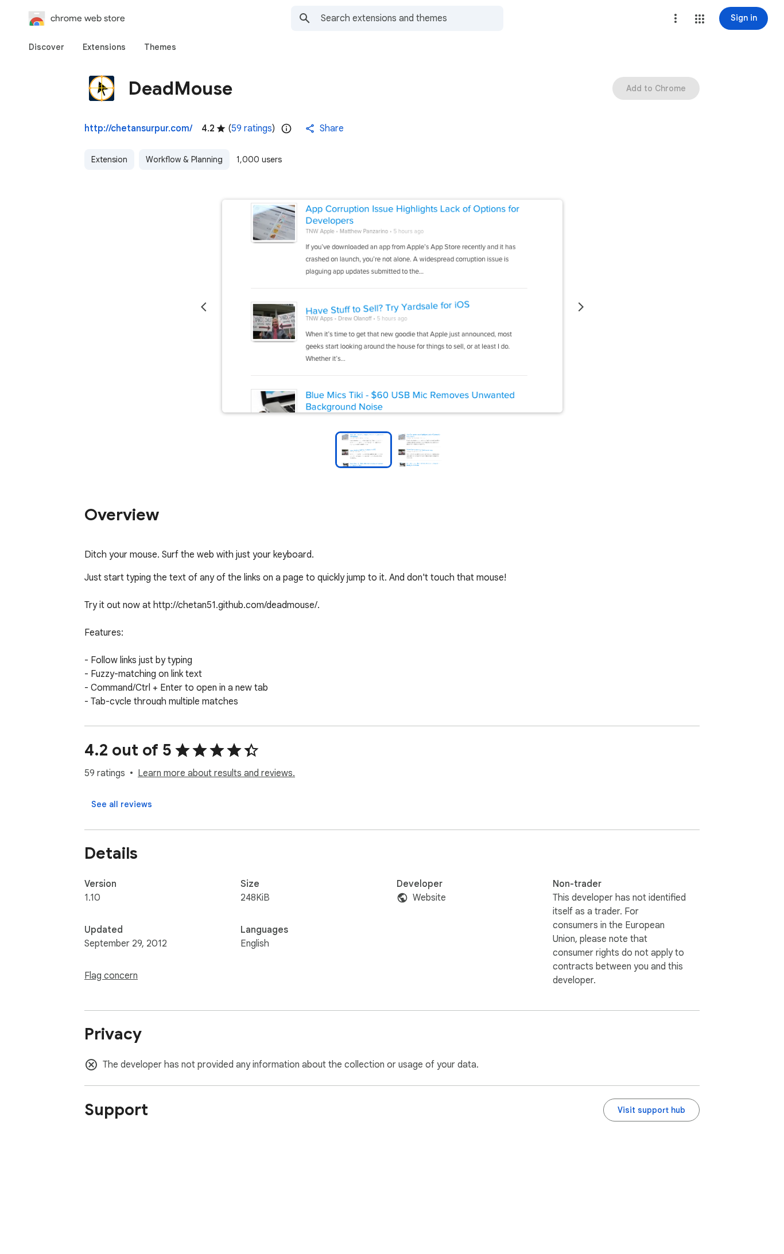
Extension (109, 159)
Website (429, 897)
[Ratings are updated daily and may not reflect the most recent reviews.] (286, 128)
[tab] (46, 47)
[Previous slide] (203, 306)
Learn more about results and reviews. (216, 773)
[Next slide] (580, 306)
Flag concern (111, 976)
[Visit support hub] (651, 1110)
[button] (699, 18)
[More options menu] (675, 18)
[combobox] (412, 18)
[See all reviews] (121, 804)
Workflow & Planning (184, 159)
